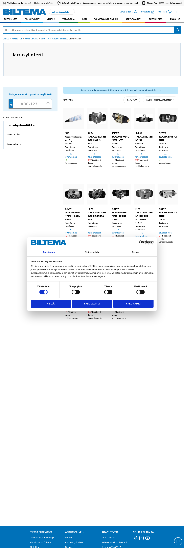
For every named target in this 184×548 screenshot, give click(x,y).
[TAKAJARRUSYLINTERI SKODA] (120, 194)
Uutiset (68, 537)
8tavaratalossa (94, 155)
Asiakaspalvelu (74, 532)
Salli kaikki (133, 303)
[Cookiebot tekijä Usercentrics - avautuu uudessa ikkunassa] (141, 242)
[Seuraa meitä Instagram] (141, 538)
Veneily (51, 19)
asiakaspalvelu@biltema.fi (114, 542)
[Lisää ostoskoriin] (68, 170)
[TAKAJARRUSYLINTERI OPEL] (97, 118)
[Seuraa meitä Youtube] (147, 539)
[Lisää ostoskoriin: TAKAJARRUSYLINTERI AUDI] (100, 325)
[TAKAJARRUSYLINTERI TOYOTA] (97, 194)
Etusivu (6, 38)
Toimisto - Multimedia (106, 19)
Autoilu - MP (10, 19)
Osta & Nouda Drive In (40, 542)
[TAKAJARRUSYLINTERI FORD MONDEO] (144, 194)
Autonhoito (155, 19)
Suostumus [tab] (49, 252)
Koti (84, 19)
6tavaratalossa (118, 231)
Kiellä (51, 303)
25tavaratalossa (71, 155)
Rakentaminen (133, 19)
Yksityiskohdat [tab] (92, 252)
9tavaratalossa (141, 155)
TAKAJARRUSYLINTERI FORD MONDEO (144, 216)
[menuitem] (10, 19)
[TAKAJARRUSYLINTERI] (144, 118)
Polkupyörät (32, 19)
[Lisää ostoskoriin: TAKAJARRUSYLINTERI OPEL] (100, 173)
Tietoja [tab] (135, 252)
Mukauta (133, 100)
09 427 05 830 (108, 537)
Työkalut (175, 19)
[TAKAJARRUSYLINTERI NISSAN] (73, 194)
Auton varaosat (31, 38)
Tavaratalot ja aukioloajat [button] (42, 537)
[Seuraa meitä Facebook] (135, 538)
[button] (178, 11)
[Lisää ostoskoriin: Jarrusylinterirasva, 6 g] (76, 170)
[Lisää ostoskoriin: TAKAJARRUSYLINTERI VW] (123, 173)
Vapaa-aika (68, 19)
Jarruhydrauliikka (59, 38)
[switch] (76, 292)
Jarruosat (45, 38)
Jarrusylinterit (14, 144)
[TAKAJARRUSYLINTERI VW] (120, 118)
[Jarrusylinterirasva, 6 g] (73, 118)
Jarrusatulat (13, 134)
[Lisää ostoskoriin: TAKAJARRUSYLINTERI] (147, 173)
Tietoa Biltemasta (41, 532)
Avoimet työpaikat (74, 542)
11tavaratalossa (118, 155)
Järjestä (158, 100)
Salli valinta (92, 303)
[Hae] (177, 30)
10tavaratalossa (71, 231)
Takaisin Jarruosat (15, 117)
